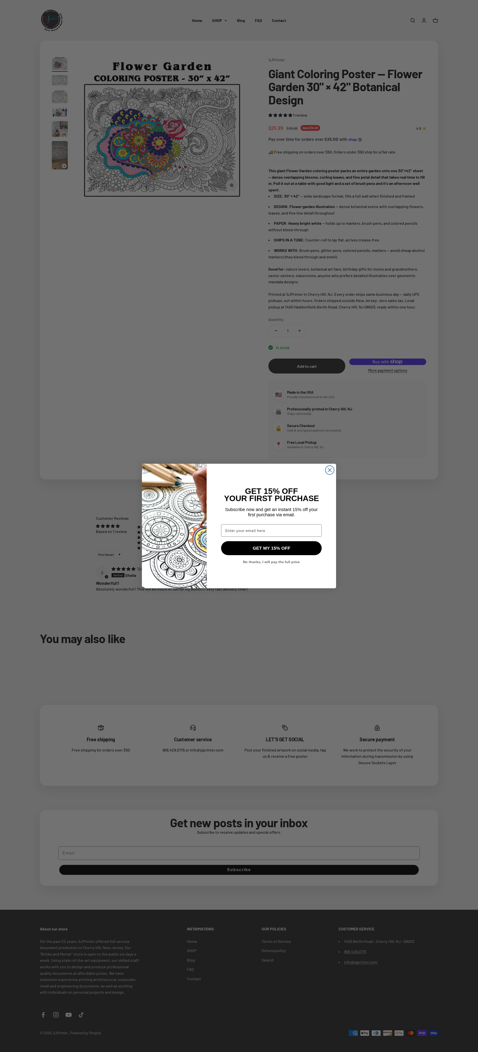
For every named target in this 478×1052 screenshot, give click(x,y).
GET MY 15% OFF (271, 548)
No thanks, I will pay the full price (271, 562)
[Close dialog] (329, 470)
